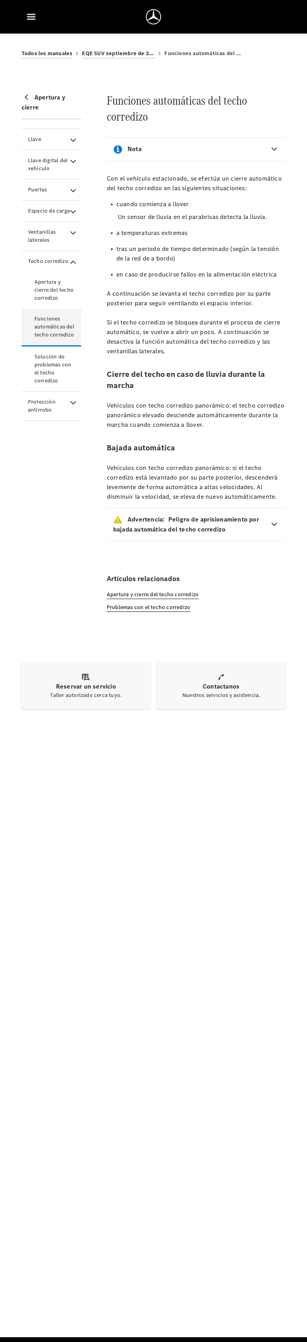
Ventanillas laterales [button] (42, 236)
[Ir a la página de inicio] (153, 17)
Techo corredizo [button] (48, 261)
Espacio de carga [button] (49, 211)
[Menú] (31, 17)
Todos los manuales (47, 53)
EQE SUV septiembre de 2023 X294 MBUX (118, 53)
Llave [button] (34, 139)
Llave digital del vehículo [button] (48, 164)
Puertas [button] (37, 189)
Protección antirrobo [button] (42, 406)
